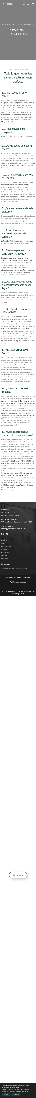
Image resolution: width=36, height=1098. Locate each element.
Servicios (4, 549)
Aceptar (6, 1094)
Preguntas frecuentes (13, 578)
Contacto (4, 558)
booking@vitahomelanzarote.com (13, 529)
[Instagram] (2, 534)
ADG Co (22, 594)
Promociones (5, 552)
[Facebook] (7, 534)
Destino (4, 555)
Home (3, 544)
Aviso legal (27, 578)
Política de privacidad (18, 582)
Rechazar (15, 1094)
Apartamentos (6, 547)
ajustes (25, 1091)
